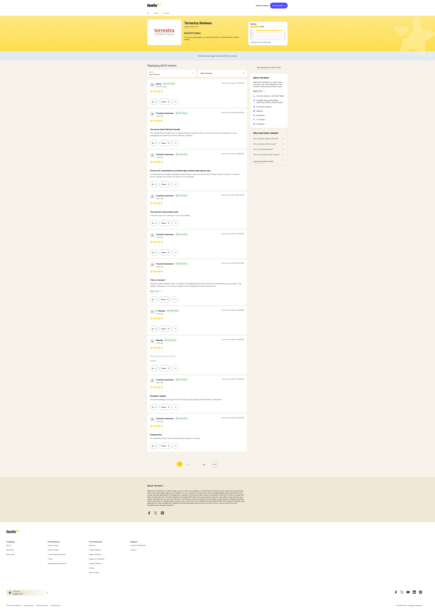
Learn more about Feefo (263, 161)
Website (259, 111)
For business (277, 5)
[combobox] (171, 73)
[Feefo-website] (154, 5)
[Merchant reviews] (164, 32)
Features (92, 545)
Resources (10, 554)
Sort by (151, 72)
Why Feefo (10, 550)
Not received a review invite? (269, 67)
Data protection (42, 605)
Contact (133, 550)
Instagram (260, 124)
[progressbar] (269, 30)
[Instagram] (420, 593)
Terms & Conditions (13, 605)
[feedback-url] (156, 91)
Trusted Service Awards (56, 554)
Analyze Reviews (95, 563)
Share (163, 102)
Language (16, 591)
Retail (156, 13)
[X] (401, 593)
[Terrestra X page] (155, 513)
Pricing (91, 568)
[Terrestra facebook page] (148, 513)
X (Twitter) (260, 120)
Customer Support (264, 107)
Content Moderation (138, 545)
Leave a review (53, 545)
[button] (171, 73)
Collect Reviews (95, 550)
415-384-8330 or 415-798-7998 (270, 96)
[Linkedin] (414, 593)
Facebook (260, 115)
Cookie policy (55, 605)
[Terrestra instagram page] (162, 513)
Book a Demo (94, 572)
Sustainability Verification (57, 563)
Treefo (50, 559)
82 (204, 465)
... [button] (196, 464)
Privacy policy (29, 605)
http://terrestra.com (191, 26)
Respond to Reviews (96, 559)
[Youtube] (408, 593)
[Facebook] (395, 593)
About (8, 545)
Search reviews (262, 5)
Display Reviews (95, 554)
